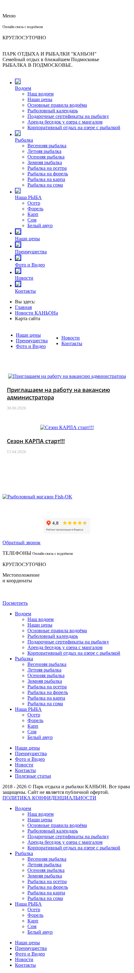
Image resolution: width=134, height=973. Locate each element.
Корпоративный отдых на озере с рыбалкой (73, 127)
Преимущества (31, 251)
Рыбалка (24, 140)
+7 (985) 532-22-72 (21, 32)
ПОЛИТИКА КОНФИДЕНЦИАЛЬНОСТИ (49, 797)
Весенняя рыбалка (46, 145)
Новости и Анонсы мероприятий (67, 364)
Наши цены (39, 99)
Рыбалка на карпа (46, 179)
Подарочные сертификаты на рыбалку (68, 116)
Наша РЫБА (28, 197)
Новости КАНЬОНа (36, 312)
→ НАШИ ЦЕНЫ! (23, 70)
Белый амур (40, 225)
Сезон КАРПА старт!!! (36, 441)
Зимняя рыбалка (44, 162)
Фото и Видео (30, 264)
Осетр (33, 203)
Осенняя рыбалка (46, 156)
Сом (31, 219)
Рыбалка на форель (47, 173)
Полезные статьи (33, 776)
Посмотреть (15, 603)
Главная (23, 307)
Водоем (23, 88)
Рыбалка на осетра (47, 168)
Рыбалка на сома (45, 185)
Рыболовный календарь (52, 110)
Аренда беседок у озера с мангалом (65, 122)
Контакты (25, 291)
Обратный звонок (21, 542)
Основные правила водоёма (57, 105)
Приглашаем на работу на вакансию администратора (58, 393)
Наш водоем (40, 93)
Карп (32, 214)
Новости (24, 278)
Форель (35, 208)
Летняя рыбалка (44, 151)
